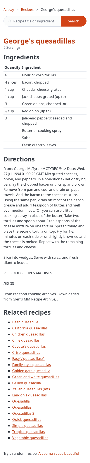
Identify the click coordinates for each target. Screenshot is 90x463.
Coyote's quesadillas (29, 346)
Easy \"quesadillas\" (28, 358)
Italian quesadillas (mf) (31, 389)
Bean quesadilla (25, 322)
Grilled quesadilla (26, 383)
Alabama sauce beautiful (58, 453)
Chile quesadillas (26, 340)
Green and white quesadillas (35, 376)
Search (73, 21)
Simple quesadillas (27, 425)
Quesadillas (21, 407)
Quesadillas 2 (23, 413)
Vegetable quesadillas (30, 437)
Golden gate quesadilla (31, 370)
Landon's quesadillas (29, 395)
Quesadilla (21, 401)
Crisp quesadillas (26, 352)
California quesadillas (30, 328)
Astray (8, 9)
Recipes (27, 9)
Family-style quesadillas (31, 364)
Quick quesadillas (26, 419)
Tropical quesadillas (28, 431)
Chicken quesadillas (28, 334)
